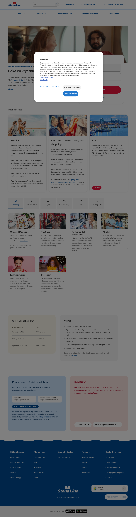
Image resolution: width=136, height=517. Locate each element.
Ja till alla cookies (70, 94)
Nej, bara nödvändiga (72, 87)
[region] (68, 77)
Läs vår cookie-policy (47, 78)
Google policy (44, 80)
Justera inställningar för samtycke (49, 87)
